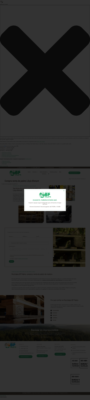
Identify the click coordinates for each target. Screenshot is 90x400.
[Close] (64, 190)
